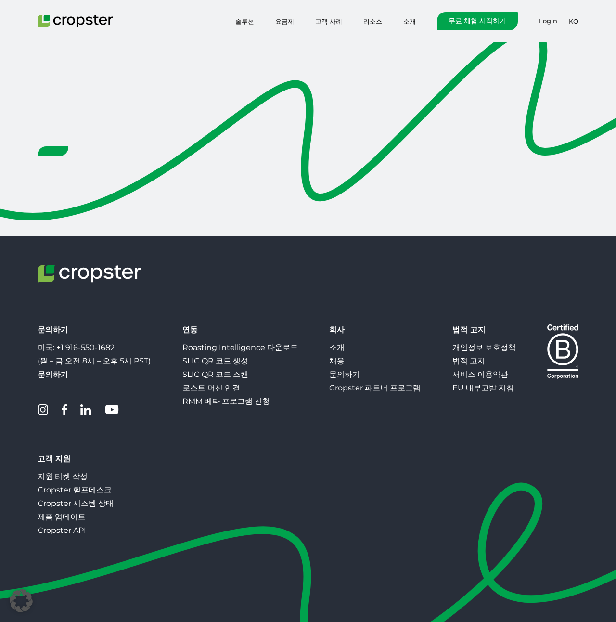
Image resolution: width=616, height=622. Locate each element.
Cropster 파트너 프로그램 (375, 387)
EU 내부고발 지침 (483, 387)
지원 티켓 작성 (63, 476)
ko (573, 21)
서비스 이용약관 (480, 374)
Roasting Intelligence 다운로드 (240, 347)
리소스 (372, 21)
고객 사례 (328, 21)
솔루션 (244, 21)
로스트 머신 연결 (211, 387)
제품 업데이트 (62, 516)
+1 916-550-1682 (85, 347)
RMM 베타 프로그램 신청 (226, 401)
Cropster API (62, 530)
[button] (21, 601)
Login (548, 21)
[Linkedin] (85, 409)
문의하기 (344, 374)
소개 (409, 21)
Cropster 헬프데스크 (75, 489)
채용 (337, 360)
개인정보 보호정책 (484, 347)
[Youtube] (111, 409)
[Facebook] (64, 409)
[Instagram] (43, 409)
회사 (337, 329)
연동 (190, 329)
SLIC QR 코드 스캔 (215, 374)
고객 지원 (54, 458)
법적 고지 (469, 329)
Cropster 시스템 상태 (76, 503)
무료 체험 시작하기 (477, 20)
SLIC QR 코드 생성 (215, 360)
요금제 (284, 21)
